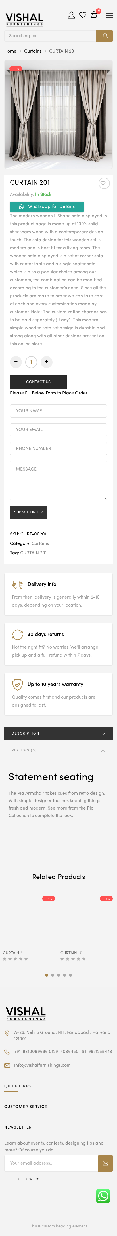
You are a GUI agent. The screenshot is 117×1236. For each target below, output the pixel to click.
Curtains (32, 51)
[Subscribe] (105, 1163)
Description (25, 733)
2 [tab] (52, 975)
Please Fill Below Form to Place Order (48, 393)
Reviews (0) (24, 750)
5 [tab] (70, 975)
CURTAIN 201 (33, 553)
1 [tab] (46, 975)
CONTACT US (38, 382)
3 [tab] (58, 975)
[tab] (58, 733)
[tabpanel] (30, 929)
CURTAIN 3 (12, 953)
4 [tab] (64, 975)
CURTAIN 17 (71, 953)
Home (10, 51)
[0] (94, 15)
